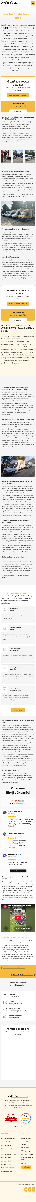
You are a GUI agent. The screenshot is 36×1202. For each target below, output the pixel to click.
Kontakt (23, 1163)
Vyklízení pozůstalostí (8, 1138)
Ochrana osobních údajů (27, 1159)
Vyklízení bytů (5, 1142)
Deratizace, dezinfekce (8, 1168)
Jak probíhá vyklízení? (25, 1143)
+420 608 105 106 (18, 112)
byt (6, 28)
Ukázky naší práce (27, 1151)
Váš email (6, 1054)
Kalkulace (26, 1167)
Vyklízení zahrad (6, 1158)
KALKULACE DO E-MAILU (18, 95)
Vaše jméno (6, 1038)
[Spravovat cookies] (31, 1199)
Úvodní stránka (26, 1138)
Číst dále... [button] (11, 826)
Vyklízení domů (6, 1145)
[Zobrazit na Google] (5, 812)
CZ (15, 1127)
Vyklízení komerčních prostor (8, 1150)
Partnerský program (27, 1154)
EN (18, 1127)
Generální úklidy (6, 1161)
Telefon (5, 1046)
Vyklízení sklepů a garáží (9, 1154)
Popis (4, 1061)
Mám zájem (18, 710)
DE (21, 1127)
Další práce (25, 1147)
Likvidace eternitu (6, 1171)
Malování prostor (6, 1164)
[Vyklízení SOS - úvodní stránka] (9, 2)
